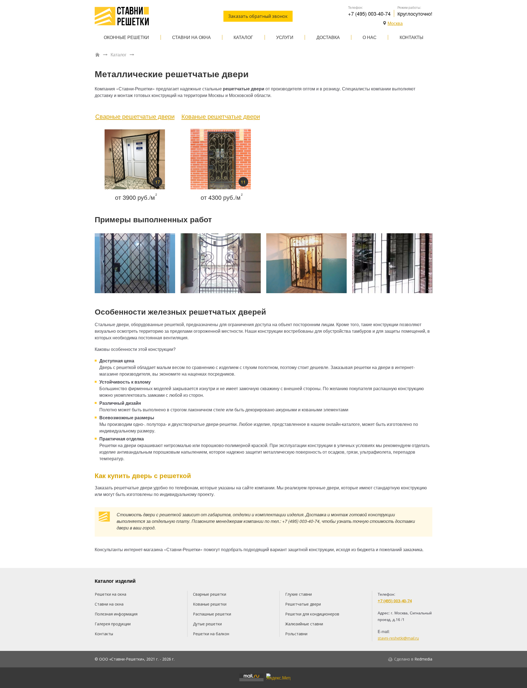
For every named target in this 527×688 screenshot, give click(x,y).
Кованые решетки (209, 604)
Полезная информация (116, 614)
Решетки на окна (110, 594)
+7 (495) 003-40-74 (369, 13)
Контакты (411, 37)
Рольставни (296, 633)
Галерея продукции (113, 623)
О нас (370, 37)
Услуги (284, 37)
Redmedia (423, 659)
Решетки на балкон (211, 633)
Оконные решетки (126, 37)
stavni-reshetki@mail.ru (398, 638)
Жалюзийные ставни (304, 623)
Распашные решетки (212, 614)
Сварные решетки (209, 594)
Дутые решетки (207, 623)
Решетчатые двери (303, 604)
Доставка (328, 37)
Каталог (243, 37)
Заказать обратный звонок (258, 16)
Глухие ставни (298, 594)
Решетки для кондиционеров (312, 614)
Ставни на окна (191, 37)
